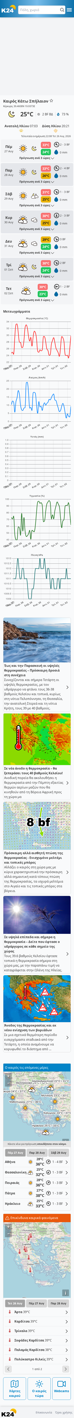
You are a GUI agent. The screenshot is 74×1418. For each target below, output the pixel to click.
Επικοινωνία (44, 1412)
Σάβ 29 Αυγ (58, 1153)
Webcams (61, 1391)
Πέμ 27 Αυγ (15, 1153)
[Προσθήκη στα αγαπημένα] (51, 101)
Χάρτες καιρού (14, 1393)
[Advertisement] (37, 56)
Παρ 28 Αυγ (37, 1153)
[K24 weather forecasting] (9, 9)
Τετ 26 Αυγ (15, 1303)
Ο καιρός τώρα (39, 1393)
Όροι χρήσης (63, 1412)
